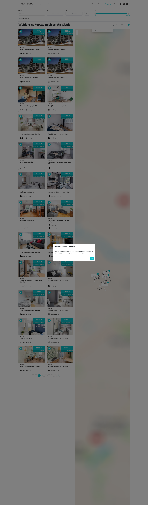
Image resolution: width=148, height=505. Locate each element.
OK (92, 258)
